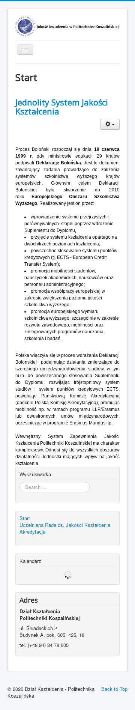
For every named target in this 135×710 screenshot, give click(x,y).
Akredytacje (32, 531)
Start (25, 518)
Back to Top (114, 688)
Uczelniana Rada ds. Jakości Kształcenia (65, 525)
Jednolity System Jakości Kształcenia (61, 106)
